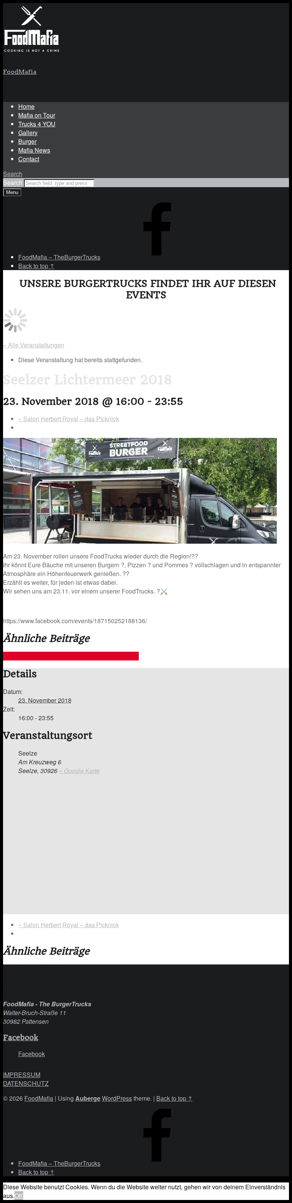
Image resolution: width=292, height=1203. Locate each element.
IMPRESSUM (21, 1074)
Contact (28, 158)
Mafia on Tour (36, 115)
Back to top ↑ (174, 1098)
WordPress (117, 1098)
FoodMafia (19, 71)
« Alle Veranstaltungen (33, 345)
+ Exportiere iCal (116, 656)
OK (18, 1195)
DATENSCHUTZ (26, 1083)
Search (13, 182)
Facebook (20, 1037)
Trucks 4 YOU (37, 123)
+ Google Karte (79, 770)
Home (26, 106)
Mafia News (34, 150)
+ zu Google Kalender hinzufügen (48, 656)
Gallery (28, 132)
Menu (12, 192)
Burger (27, 141)
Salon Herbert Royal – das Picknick (68, 418)
